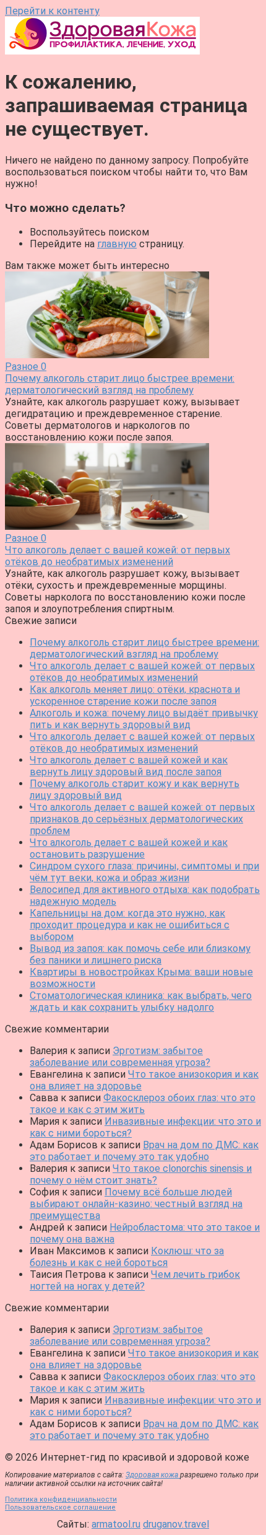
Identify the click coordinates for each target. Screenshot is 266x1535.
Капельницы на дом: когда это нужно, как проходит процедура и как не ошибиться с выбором (130, 925)
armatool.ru (116, 1524)
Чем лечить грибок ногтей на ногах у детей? (135, 1280)
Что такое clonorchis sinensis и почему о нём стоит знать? (141, 1174)
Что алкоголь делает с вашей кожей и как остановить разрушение (129, 848)
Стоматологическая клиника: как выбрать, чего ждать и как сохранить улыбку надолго (141, 1001)
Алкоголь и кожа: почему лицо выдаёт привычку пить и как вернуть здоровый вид (144, 719)
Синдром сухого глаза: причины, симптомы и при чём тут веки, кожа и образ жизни (144, 872)
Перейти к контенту (52, 11)
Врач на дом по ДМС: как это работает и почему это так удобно (144, 1151)
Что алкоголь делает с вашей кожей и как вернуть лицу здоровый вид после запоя (129, 766)
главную (117, 244)
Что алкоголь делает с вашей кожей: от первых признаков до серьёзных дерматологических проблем (142, 819)
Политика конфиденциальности (61, 1499)
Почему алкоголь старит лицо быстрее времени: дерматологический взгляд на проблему (144, 648)
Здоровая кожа (153, 1475)
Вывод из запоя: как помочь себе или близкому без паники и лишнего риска (140, 954)
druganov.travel (176, 1524)
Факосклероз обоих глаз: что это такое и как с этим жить (142, 1103)
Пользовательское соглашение (60, 1507)
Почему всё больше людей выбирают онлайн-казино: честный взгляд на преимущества (136, 1203)
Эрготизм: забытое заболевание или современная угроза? (120, 1056)
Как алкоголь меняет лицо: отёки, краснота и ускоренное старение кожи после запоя (135, 695)
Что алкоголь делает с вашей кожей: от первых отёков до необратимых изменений (142, 672)
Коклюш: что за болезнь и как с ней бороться (127, 1257)
